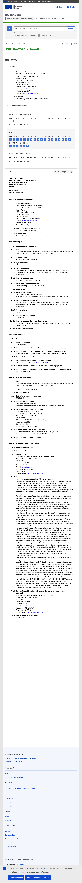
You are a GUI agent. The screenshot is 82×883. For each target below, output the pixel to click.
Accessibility (9, 806)
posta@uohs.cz (26, 467)
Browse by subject (46, 35)
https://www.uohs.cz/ (35, 473)
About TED (8, 817)
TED (6, 43)
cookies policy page (42, 869)
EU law (7, 831)
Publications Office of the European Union (20, 759)
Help (6, 773)
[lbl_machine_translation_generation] (30, 154)
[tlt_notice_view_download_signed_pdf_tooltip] (14, 121)
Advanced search (20, 35)
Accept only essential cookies (38, 878)
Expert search (33, 35)
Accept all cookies (16, 878)
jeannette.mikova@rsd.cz (29, 89)
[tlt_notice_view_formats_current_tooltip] (71, 172)
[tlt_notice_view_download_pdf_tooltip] (10, 139)
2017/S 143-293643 (42, 362)
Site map (8, 820)
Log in (61, 7)
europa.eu (23, 864)
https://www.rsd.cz (32, 93)
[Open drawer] (7, 59)
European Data (10, 835)
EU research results (11, 839)
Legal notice (9, 798)
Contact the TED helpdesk (14, 777)
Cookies (8, 802)
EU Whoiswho (10, 843)
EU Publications (10, 847)
